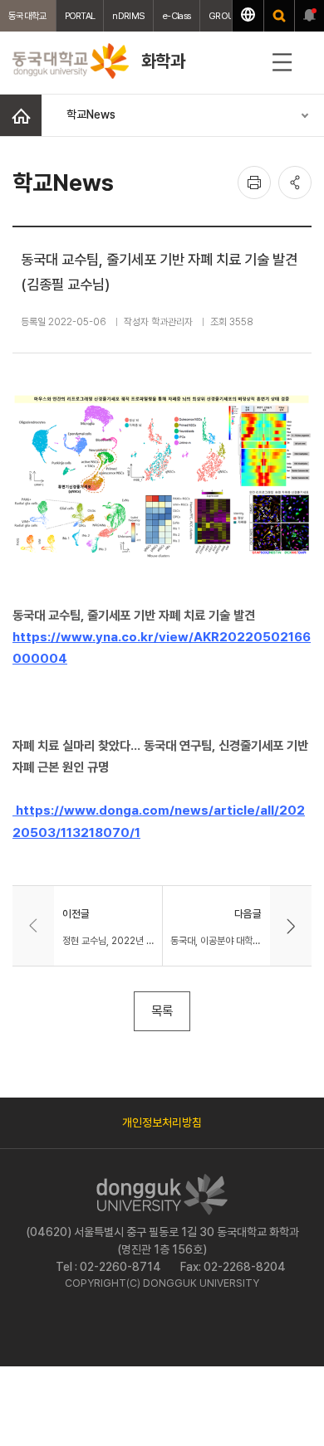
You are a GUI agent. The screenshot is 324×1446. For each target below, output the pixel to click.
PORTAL (80, 16)
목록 (162, 1011)
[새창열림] (279, 16)
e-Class (176, 16)
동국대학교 (27, 16)
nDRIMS (128, 16)
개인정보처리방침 (162, 1122)
